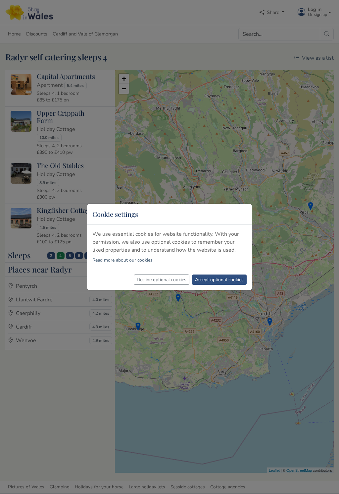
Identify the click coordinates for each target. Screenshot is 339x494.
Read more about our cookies (122, 260)
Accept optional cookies (219, 280)
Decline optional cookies (161, 280)
